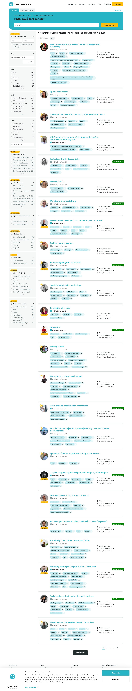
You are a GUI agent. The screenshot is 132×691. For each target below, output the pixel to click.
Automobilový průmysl (20, 323)
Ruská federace (18, 137)
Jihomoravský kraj (19, 101)
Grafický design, (18, 191)
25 (52, 38)
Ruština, (16, 166)
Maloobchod (17, 315)
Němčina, (16, 163)
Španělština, (17, 171)
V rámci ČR (16, 242)
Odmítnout (116, 679)
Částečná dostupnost (20, 263)
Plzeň (15, 81)
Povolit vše (116, 673)
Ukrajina (16, 132)
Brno (14, 75)
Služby (15, 312)
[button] (72, 4)
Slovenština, (17, 168)
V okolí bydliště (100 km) (21, 240)
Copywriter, (17, 196)
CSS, (14, 204)
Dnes (14, 219)
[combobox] (52, 25)
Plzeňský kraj (17, 109)
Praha (15, 72)
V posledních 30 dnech (20, 224)
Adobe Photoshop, (19, 186)
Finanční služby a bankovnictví (18, 319)
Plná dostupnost (18, 261)
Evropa (15, 245)
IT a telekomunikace (20, 307)
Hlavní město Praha (19, 98)
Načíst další (80, 653)
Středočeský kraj (18, 106)
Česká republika (18, 124)
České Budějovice (18, 86)
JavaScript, (16, 201)
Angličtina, (16, 157)
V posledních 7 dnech (20, 222)
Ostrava (15, 78)
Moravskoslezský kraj (20, 103)
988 (117, 648)
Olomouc (16, 83)
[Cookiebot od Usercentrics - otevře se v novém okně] (12, 687)
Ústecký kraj (17, 112)
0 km (29, 62)
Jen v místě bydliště (19, 237)
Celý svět (16, 248)
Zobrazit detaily (30, 687)
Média (15, 309)
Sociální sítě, (17, 199)
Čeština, (15, 160)
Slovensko (16, 126)
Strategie (29, 15)
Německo (16, 134)
